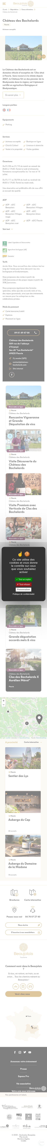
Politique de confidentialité (23, 594)
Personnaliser (23, 590)
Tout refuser (24, 584)
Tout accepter (24, 579)
